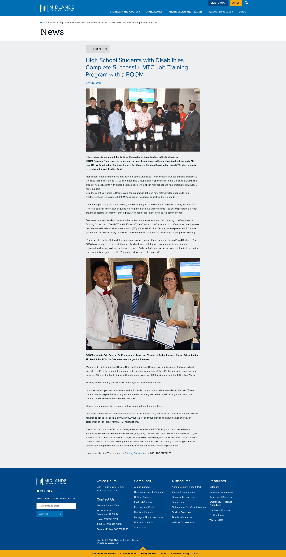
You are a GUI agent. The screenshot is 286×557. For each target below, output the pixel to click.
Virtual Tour (140, 527)
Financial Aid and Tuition (185, 11)
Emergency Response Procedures (220, 503)
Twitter (45, 491)
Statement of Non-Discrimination (189, 507)
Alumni (164, 553)
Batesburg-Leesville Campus (149, 492)
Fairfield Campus (143, 502)
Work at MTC (216, 520)
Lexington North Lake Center (149, 517)
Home (43, 22)
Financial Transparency (184, 497)
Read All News (100, 49)
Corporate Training (180, 553)
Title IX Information (182, 517)
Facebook (38, 491)
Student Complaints (182, 512)
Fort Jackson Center (144, 507)
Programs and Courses (125, 11)
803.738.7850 (121, 529)
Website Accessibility (183, 522)
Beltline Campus (142, 497)
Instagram (41, 491)
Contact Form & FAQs (108, 505)
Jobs (195, 553)
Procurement (178, 502)
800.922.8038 (114, 524)
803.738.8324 (111, 519)
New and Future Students (104, 553)
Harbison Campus (143, 512)
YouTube (49, 491)
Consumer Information (221, 492)
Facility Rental (216, 515)
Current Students (128, 553)
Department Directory (220, 497)
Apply (235, 2)
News (53, 22)
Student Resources (220, 11)
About (243, 11)
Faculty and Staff (148, 553)
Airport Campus (142, 486)
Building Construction (136, 453)
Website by (108, 543)
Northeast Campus (143, 522)
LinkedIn (52, 491)
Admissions (154, 11)
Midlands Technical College (57, 8)
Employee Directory (219, 510)
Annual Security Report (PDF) (187, 486)
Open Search (247, 3)
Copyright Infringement (184, 492)
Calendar (214, 486)
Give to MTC (217, 2)
